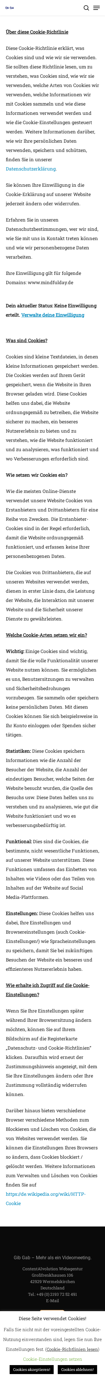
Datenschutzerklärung (31, 169)
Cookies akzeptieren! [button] (31, 1369)
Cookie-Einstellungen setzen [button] (52, 1359)
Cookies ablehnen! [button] (77, 1369)
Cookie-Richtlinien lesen (72, 1349)
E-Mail (52, 1300)
